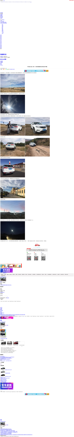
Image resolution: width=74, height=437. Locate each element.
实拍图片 (1, 62)
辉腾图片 (5, 274)
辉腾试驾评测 (19, 274)
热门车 (1, 307)
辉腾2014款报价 (66, 274)
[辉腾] (2, 325)
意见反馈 (27, 434)
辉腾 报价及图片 (29, 274)
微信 (3, 19)
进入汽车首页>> (2, 356)
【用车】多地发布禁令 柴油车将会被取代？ (7, 348)
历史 (1, 44)
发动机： (1, 327)
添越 (1, 377)
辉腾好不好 (14, 274)
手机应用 (1, 14)
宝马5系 (15, 314)
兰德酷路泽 (2, 381)
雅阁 (1, 314)
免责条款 (22, 434)
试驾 (2, 25)
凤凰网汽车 (3, 54)
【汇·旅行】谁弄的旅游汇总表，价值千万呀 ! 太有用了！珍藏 (8, 431)
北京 (4, 0)
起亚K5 (11, 314)
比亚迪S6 (5, 315)
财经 (1, 36)
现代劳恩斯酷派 (8, 315)
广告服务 (13, 434)
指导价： (1, 425)
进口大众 (2, 59)
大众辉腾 (1, 338)
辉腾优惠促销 (23, 274)
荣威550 (14, 315)
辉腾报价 (8, 274)
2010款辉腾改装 (33, 274)
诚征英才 (16, 434)
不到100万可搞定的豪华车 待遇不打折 (7, 429)
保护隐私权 (19, 434)
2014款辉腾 (58, 274)
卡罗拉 (20, 314)
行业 (2, 33)
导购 (1, 429)
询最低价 (1, 421)
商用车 (5, 22)
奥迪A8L (6, 369)
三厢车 (1, 308)
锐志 (17, 314)
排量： (1, 283)
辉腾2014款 (43, 274)
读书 (1, 42)
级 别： (1, 426)
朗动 (3, 315)
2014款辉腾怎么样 (62, 274)
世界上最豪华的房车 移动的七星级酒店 (5, 357)
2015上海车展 (2, 21)
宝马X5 (2, 379)
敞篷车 (1, 313)
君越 (24, 314)
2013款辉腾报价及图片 (38, 274)
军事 (1, 45)
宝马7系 (6, 376)
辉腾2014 (46, 274)
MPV (1, 311)
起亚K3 (8, 314)
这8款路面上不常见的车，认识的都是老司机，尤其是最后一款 (8, 432)
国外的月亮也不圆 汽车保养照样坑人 (5, 359)
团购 (2, 30)
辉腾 (5, 59)
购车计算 (1, 16)
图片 (2, 27)
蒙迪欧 (4, 314)
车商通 (3, 22)
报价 (2, 28)
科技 (1, 41)
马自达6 (13, 314)
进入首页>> (4, 421)
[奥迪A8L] (3, 369)
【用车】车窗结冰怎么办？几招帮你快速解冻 (7, 352)
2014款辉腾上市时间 (54, 274)
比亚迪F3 (22, 314)
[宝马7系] (3, 376)
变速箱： (1, 284)
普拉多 (18, 314)
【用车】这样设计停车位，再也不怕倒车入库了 (7, 349)
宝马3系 (6, 314)
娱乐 (1, 37)
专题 (1, 22)
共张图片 (6, 325)
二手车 (3, 32)
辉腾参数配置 (2, 274)
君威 (2, 314)
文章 (1, 64)
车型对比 (1, 17)
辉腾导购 (16, 274)
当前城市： (1, 290)
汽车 (1, 39)
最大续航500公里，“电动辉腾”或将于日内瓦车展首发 (7, 430)
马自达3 (1, 315)
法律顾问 (24, 434)
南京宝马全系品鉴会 (21, 345)
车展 (1, 20)
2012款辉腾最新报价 (49, 274)
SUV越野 (1, 310)
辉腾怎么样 (10, 274)
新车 (2, 24)
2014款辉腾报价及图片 (3, 275)
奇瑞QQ (12, 315)
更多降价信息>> (2, 292)
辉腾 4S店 (26, 274)
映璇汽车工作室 (12, 69)
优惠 (2, 29)
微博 (2, 19)
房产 (1, 40)
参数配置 (1, 61)
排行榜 (1, 18)
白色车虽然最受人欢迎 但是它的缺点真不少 (6, 358)
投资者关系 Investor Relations (8, 434)
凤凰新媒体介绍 (2, 434)
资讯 (1, 35)
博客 (1, 46)
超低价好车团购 (71, 0)
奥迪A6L (2, 380)
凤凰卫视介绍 (30, 434)
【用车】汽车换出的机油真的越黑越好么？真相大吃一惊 (8, 350)
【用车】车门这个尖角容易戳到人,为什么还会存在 (7, 347)
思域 (9, 314)
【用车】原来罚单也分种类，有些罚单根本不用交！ (8, 351)
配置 (6, 338)
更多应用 (1, 12)
